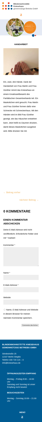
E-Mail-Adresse (10, 285)
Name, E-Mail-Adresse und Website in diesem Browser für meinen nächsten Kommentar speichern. (20, 314)
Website (7, 297)
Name (6, 273)
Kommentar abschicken (30, 325)
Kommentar (9, 245)
